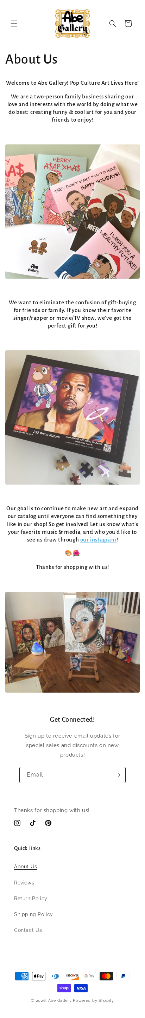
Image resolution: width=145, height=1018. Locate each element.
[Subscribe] (117, 775)
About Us (25, 866)
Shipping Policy (33, 914)
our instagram (98, 540)
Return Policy (31, 898)
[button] (14, 23)
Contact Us (28, 930)
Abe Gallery (60, 1000)
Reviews (24, 883)
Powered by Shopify (93, 1000)
